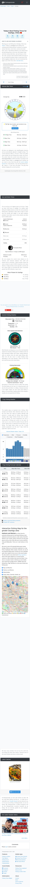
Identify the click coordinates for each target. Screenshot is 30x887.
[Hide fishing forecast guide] (27, 41)
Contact (17, 878)
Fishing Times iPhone (21, 858)
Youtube (5, 871)
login (6, 846)
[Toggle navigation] (27, 2)
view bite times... (20, 60)
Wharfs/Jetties (6, 572)
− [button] (3, 580)
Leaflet (15, 611)
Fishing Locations (6, 856)
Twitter (4, 873)
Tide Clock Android (21, 859)
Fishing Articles (5, 863)
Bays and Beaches (7, 567)
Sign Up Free (15, 128)
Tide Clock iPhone (20, 861)
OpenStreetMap (20, 611)
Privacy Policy (18, 883)
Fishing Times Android (22, 856)
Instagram (5, 869)
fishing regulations (22, 554)
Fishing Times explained (21, 868)
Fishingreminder (10, 2)
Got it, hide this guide (22, 77)
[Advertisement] (15, 18)
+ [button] (3, 578)
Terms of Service (19, 881)
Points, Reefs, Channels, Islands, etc (11, 574)
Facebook (5, 868)
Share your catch (15, 791)
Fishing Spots (3, 6)
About (16, 879)
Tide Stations (5, 858)
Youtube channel (13, 801)
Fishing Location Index (20, 871)
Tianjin (12, 6)
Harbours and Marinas (8, 570)
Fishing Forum (5, 859)
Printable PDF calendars (8, 522)
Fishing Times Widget (7, 878)
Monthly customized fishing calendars (11, 520)
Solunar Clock (18, 869)
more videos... (25, 838)
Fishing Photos (5, 861)
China (8, 6)
